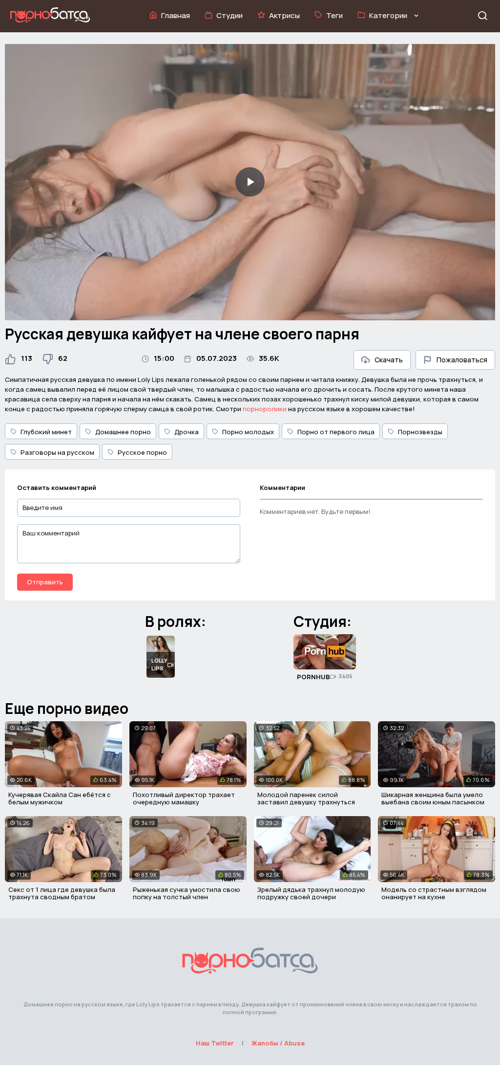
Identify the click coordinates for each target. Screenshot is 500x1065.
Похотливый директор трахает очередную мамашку (184, 798)
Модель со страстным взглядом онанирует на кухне (433, 893)
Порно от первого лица (336, 431)
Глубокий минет (46, 431)
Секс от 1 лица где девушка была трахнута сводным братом (61, 893)
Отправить (45, 581)
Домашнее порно (123, 431)
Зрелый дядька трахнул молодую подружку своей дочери (311, 893)
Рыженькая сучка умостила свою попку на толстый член (186, 893)
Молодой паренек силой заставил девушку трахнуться (306, 798)
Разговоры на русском (57, 452)
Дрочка (186, 431)
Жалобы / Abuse (278, 1043)
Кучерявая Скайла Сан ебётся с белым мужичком (59, 798)
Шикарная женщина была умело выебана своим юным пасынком (432, 798)
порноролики (265, 408)
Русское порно (142, 452)
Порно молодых (248, 431)
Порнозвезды (420, 431)
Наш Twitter (215, 1043)
